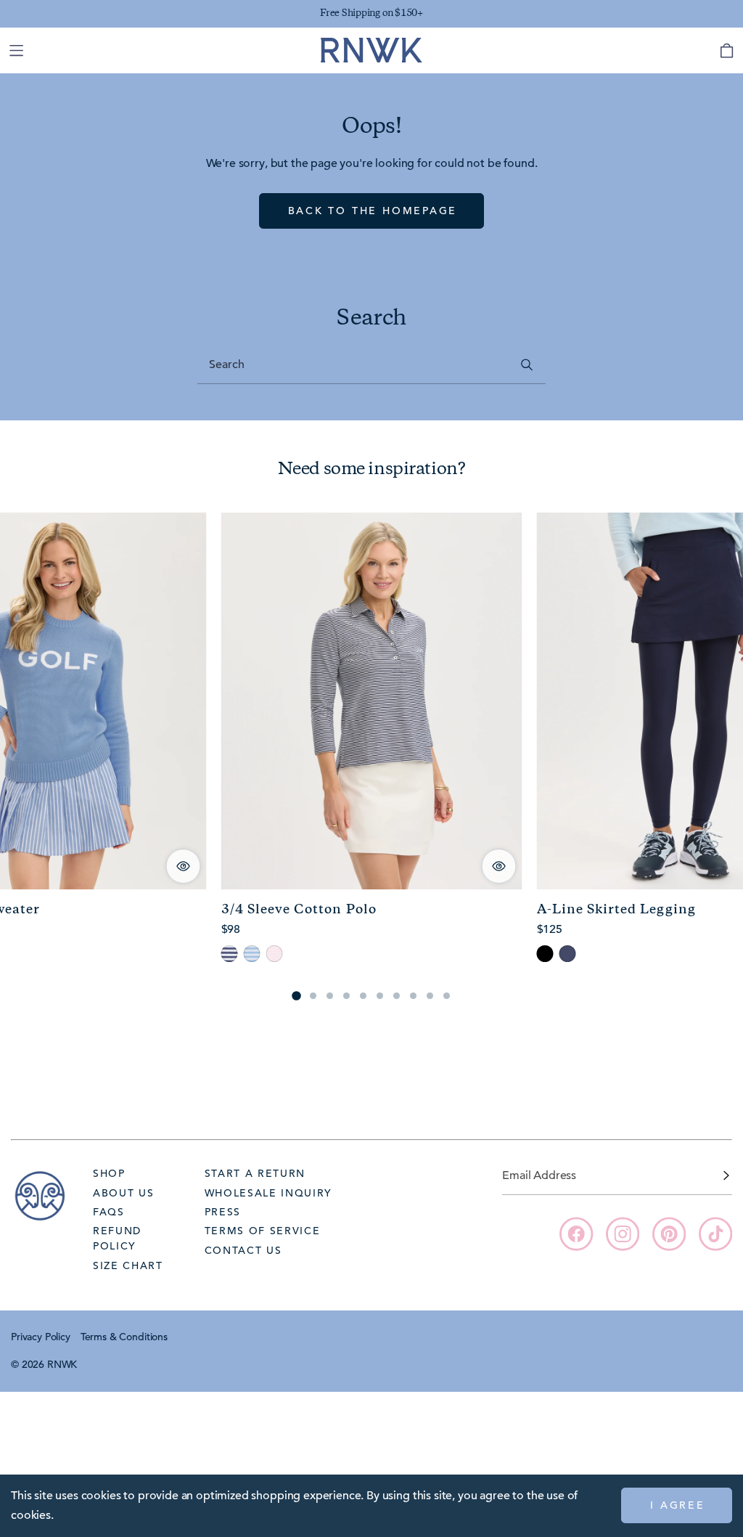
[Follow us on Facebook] (576, 1233)
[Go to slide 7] (396, 995)
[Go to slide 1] (296, 995)
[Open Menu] (15, 50)
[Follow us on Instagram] (622, 1233)
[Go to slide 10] (446, 995)
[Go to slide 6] (380, 995)
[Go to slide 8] (413, 995)
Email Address (539, 1175)
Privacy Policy (40, 1336)
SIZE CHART (128, 1265)
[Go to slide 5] (363, 995)
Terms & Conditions (124, 1336)
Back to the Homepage (373, 210)
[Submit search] (527, 365)
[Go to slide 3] (329, 995)
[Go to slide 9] (430, 995)
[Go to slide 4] (346, 995)
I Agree (677, 1505)
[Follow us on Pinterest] (669, 1233)
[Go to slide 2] (313, 995)
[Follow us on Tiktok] (715, 1233)
